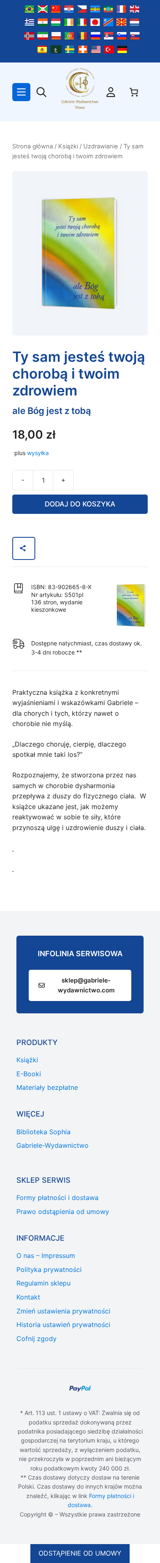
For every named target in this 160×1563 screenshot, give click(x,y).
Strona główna (32, 146)
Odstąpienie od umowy (80, 1553)
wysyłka (38, 452)
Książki (68, 146)
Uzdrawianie (100, 146)
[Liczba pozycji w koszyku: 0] (134, 92)
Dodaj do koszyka (80, 504)
